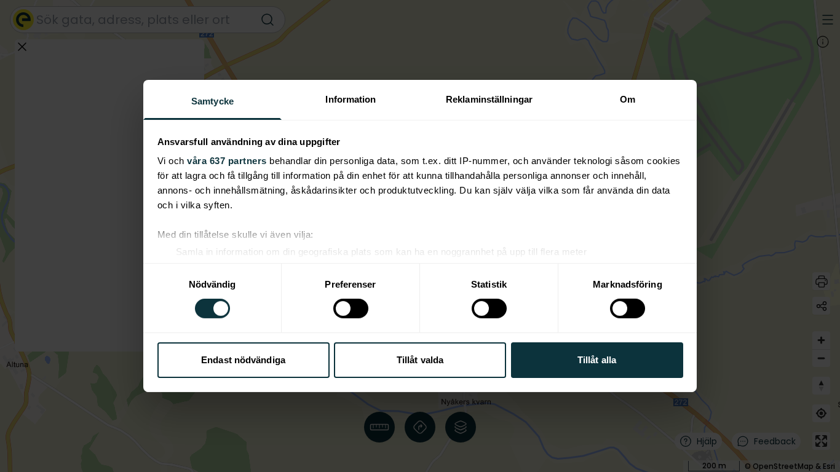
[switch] (350, 308)
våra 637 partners (227, 160)
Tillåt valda (420, 360)
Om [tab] (627, 99)
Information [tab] (350, 99)
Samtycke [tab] (212, 101)
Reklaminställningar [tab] (489, 99)
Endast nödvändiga (243, 360)
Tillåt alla (596, 360)
